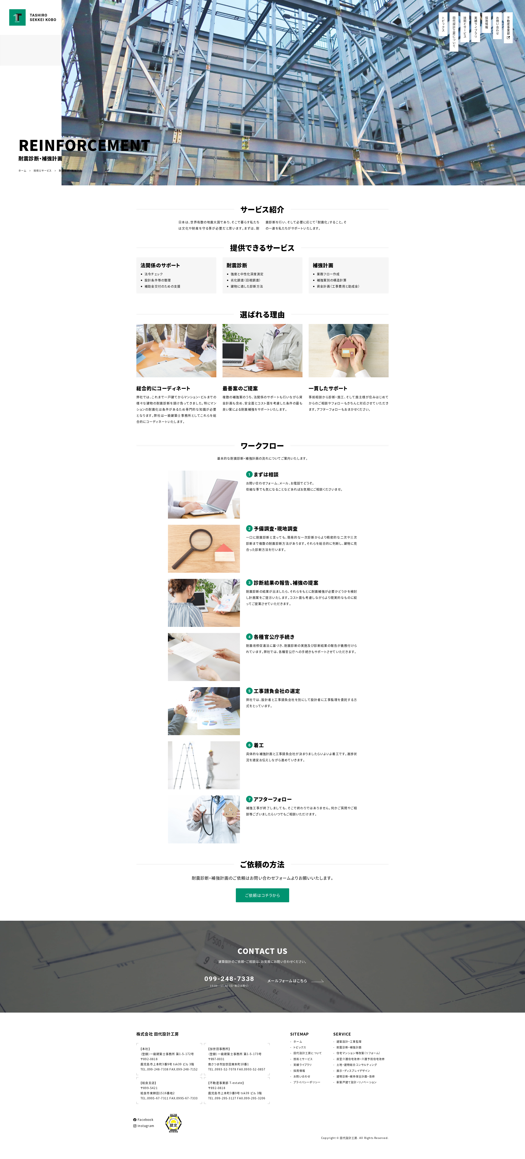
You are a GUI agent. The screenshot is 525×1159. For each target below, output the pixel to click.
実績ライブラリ (476, 27)
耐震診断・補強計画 (349, 1047)
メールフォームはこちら (287, 980)
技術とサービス (465, 27)
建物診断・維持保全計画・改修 (356, 1076)
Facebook (145, 1119)
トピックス (443, 24)
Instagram (146, 1126)
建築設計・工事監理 (349, 1041)
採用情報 (487, 22)
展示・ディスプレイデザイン (353, 1070)
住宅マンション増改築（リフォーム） (358, 1053)
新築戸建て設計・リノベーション (357, 1082)
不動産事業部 (508, 25)
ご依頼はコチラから (262, 895)
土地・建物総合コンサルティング (357, 1065)
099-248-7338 (229, 979)
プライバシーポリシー (307, 1082)
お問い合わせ (497, 25)
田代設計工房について (454, 32)
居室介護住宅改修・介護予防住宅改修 (361, 1059)
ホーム (297, 1041)
